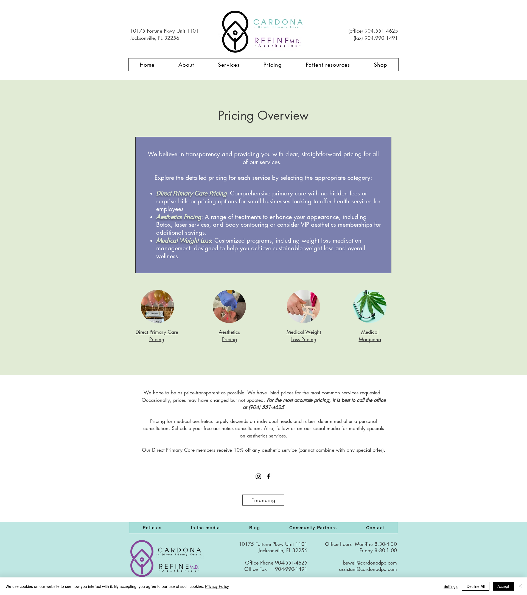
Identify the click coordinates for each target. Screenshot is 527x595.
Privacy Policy (217, 586)
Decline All (476, 586)
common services (340, 392)
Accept (503, 586)
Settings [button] (451, 586)
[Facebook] (268, 476)
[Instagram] (258, 476)
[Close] (520, 586)
